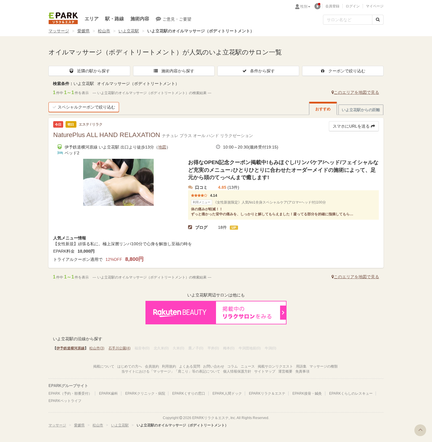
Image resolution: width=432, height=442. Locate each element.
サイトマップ (264, 371)
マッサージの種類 (323, 366)
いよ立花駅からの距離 (361, 110)
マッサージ (58, 31)
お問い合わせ (213, 366)
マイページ (375, 6)
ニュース (248, 366)
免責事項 (302, 371)
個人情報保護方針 (237, 371)
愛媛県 (83, 31)
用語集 (301, 366)
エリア (92, 18)
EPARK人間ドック (227, 393)
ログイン (353, 6)
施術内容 (139, 18)
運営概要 (285, 371)
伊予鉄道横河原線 (70, 348)
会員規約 (152, 366)
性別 (303, 6)
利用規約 (169, 366)
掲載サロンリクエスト (275, 366)
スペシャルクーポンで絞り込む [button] (86, 107)
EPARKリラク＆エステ (63, 18)
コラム (232, 366)
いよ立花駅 (128, 31)
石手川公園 (119, 348)
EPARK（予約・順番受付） (70, 393)
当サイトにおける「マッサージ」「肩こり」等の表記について (170, 371)
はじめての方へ (129, 366)
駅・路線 (114, 18)
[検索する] (377, 19)
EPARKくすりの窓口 (188, 393)
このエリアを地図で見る (356, 92)
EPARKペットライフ (64, 401)
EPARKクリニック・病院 (145, 393)
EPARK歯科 (108, 393)
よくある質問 (189, 366)
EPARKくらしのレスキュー (351, 393)
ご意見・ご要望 (177, 19)
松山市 (104, 31)
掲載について (103, 366)
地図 (162, 147)
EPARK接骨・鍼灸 (307, 393)
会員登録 (332, 6)
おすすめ (323, 109)
